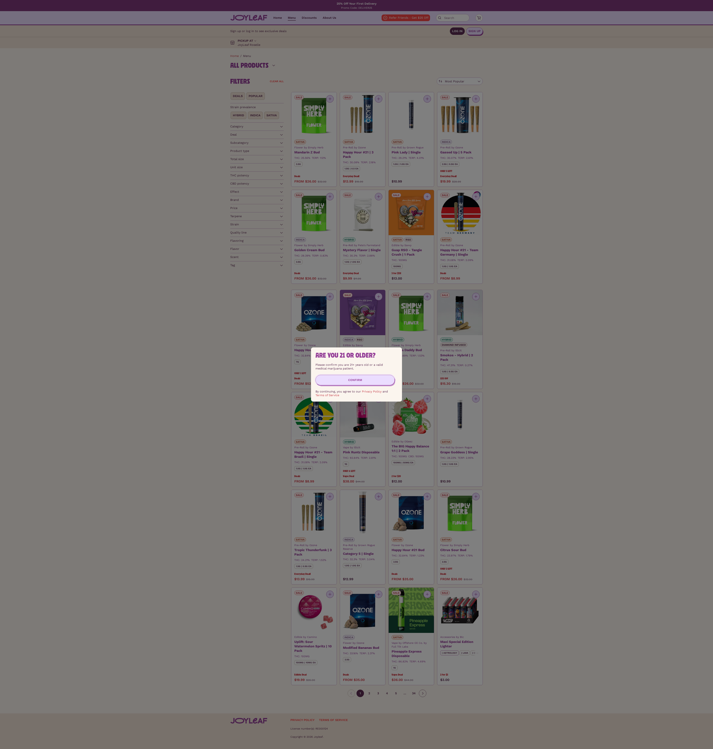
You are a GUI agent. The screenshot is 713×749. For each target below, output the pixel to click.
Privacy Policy (372, 391)
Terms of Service (327, 395)
